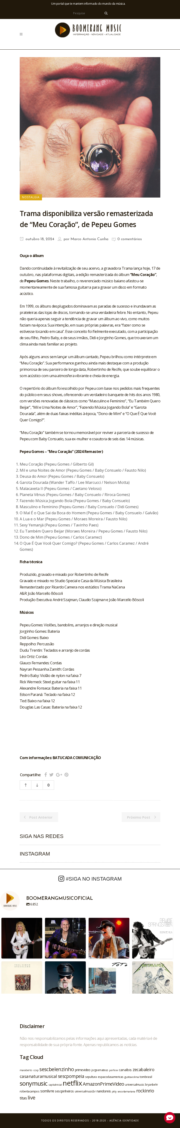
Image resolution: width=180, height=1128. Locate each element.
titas (23, 1098)
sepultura (91, 1077)
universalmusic (134, 1084)
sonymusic (34, 1083)
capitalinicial (55, 1084)
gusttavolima (131, 1077)
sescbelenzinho (56, 1069)
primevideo (82, 1070)
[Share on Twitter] (51, 775)
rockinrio (145, 1091)
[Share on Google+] (59, 775)
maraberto (26, 1070)
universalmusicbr (85, 1091)
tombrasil (146, 1077)
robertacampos (29, 1091)
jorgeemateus (99, 1070)
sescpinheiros (64, 1091)
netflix (72, 1083)
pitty (114, 1091)
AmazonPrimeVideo (103, 1083)
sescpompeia (71, 1076)
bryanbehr (151, 1084)
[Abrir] (21, 938)
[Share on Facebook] (45, 775)
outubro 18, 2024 (39, 239)
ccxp (36, 1070)
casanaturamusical (38, 1076)
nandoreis (104, 1091)
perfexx (113, 1070)
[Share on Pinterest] (66, 775)
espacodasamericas (111, 1077)
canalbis (125, 1069)
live (31, 1097)
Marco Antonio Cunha (89, 239)
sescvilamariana (126, 1091)
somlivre (47, 1091)
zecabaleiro (143, 1069)
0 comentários (129, 239)
